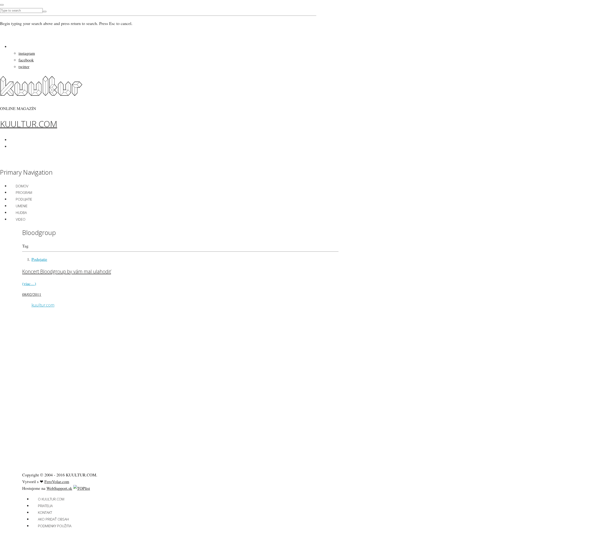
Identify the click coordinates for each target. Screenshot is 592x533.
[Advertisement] (57, 395)
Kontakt (45, 512)
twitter (23, 66)
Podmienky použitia (54, 526)
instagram (26, 53)
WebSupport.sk (59, 488)
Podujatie (24, 199)
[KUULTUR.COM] (41, 93)
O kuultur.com (51, 499)
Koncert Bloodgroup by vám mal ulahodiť (66, 271)
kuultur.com (42, 305)
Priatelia (45, 505)
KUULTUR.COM (28, 124)
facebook (26, 60)
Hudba (21, 212)
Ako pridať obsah (53, 519)
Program (24, 192)
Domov (22, 186)
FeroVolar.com (56, 481)
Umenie (22, 206)
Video (20, 219)
